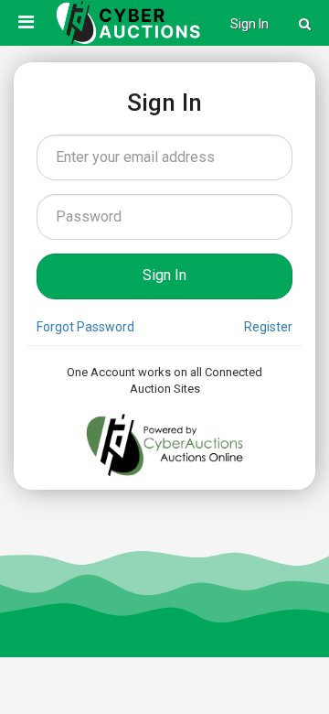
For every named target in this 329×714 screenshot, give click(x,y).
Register (268, 326)
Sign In (249, 23)
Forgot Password (85, 326)
